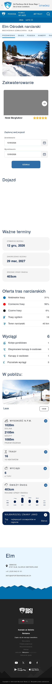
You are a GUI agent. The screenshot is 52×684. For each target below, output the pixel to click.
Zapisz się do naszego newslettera (26, 637)
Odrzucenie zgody (26, 655)
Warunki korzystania (26, 647)
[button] (48, 14)
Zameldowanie (9, 137)
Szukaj (26, 164)
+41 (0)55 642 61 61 (14, 571)
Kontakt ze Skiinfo (26, 630)
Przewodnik (8, 35)
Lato (28, 20)
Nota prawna (26, 641)
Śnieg (21, 35)
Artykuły (38, 14)
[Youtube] (16, 662)
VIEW (44, 409)
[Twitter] (23, 662)
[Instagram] (30, 662)
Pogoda (12, 14)
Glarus (44, 520)
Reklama (26, 633)
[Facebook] (37, 662)
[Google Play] (20, 669)
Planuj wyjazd (22, 14)
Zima (21, 20)
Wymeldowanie (10, 149)
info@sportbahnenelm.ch (18, 575)
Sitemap (26, 649)
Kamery (42, 35)
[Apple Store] (34, 669)
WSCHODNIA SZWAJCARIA (14, 30)
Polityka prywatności (26, 644)
